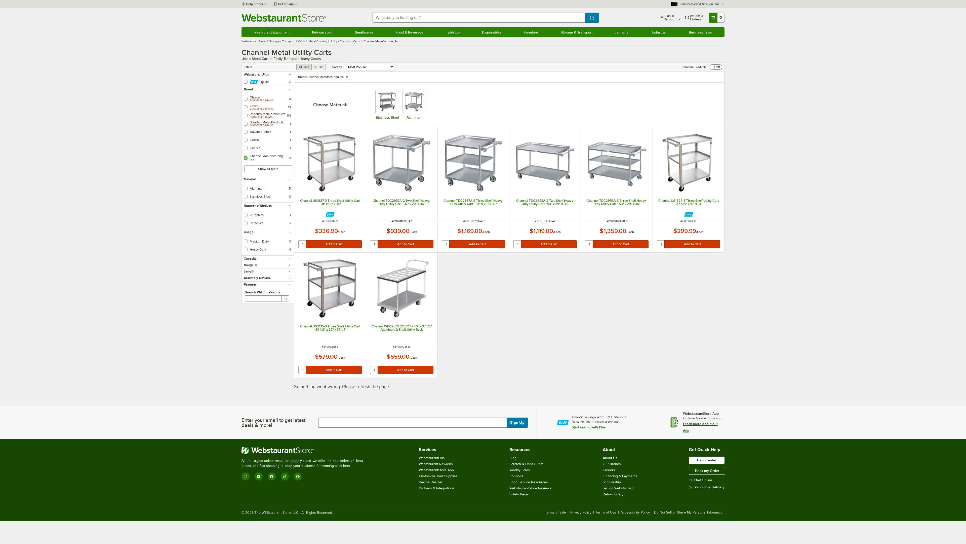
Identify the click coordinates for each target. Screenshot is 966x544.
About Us (610, 458)
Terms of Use (606, 512)
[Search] (285, 298)
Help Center (254, 4)
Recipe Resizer (430, 482)
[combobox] (479, 18)
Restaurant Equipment (272, 32)
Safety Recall (519, 494)
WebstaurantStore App (436, 470)
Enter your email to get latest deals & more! (273, 423)
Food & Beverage (409, 32)
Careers (609, 470)
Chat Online (703, 480)
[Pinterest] (298, 476)
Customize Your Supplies (438, 476)
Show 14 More (268, 169)
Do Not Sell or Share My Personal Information (689, 512)
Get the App (286, 4)
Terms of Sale (555, 512)
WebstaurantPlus (432, 458)
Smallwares (364, 32)
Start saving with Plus (589, 427)
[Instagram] (246, 476)
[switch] (716, 67)
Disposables (491, 32)
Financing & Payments (620, 476)
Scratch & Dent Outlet (526, 464)
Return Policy (613, 494)
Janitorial (622, 32)
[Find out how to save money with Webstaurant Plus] (330, 214)
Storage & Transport (576, 32)
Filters (248, 67)
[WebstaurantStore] (304, 450)
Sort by (337, 67)
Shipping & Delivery (709, 487)
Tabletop (453, 32)
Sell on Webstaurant (618, 488)
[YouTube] (259, 476)
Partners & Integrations (437, 488)
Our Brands (612, 464)
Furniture (531, 32)
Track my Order (707, 471)
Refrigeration (322, 32)
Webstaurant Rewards (436, 464)
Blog (512, 458)
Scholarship (612, 482)
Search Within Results (262, 292)
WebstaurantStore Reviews (530, 488)
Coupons (516, 476)
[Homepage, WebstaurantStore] (284, 18)
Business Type (700, 32)
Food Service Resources (528, 482)
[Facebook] (272, 476)
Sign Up (517, 422)
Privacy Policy (580, 512)
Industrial (659, 32)
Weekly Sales (519, 470)
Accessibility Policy (635, 512)
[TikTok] (285, 476)
